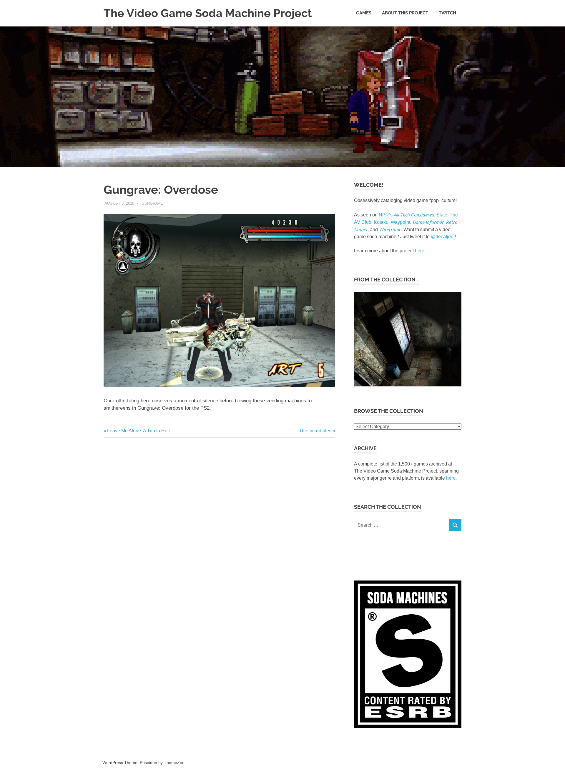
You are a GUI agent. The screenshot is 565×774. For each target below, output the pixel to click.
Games (363, 13)
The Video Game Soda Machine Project (208, 13)
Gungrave (152, 203)
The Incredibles (315, 430)
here (419, 250)
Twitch (447, 13)
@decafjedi (443, 236)
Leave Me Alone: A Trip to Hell (138, 430)
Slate (441, 214)
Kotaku (381, 222)
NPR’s (406, 214)
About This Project (405, 13)
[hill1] (407, 384)
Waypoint (400, 222)
